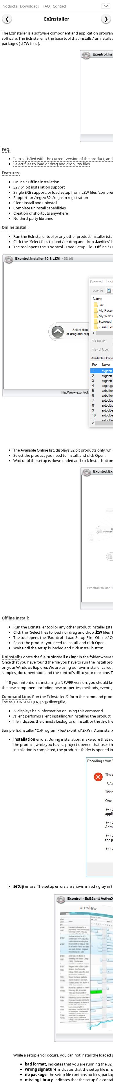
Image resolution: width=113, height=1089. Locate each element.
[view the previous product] (7, 18)
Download (30, 6)
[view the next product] (106, 18)
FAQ (46, 6)
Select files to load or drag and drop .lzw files (51, 163)
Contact (59, 6)
